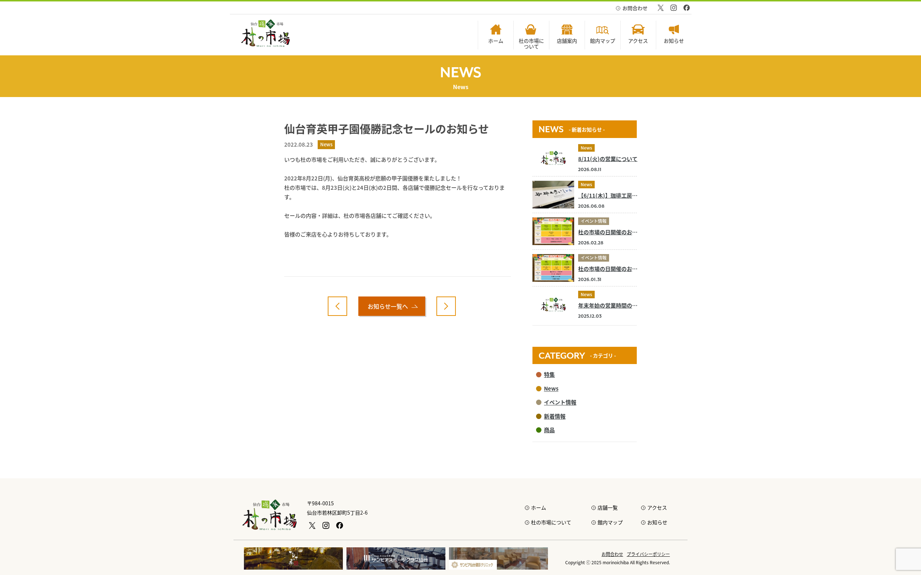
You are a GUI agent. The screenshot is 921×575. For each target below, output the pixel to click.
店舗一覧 (608, 507)
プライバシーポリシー (648, 554)
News (586, 147)
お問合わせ (635, 8)
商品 (549, 429)
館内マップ (610, 522)
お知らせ (657, 522)
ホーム (538, 507)
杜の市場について (551, 522)
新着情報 (555, 416)
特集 (549, 374)
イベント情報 (594, 221)
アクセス (657, 507)
